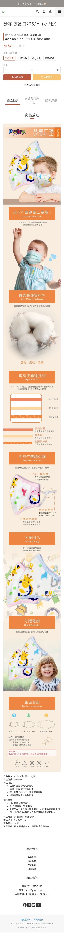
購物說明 (32, 861)
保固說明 (32, 865)
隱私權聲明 (25, 919)
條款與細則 (38, 919)
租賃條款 (32, 869)
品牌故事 (32, 857)
